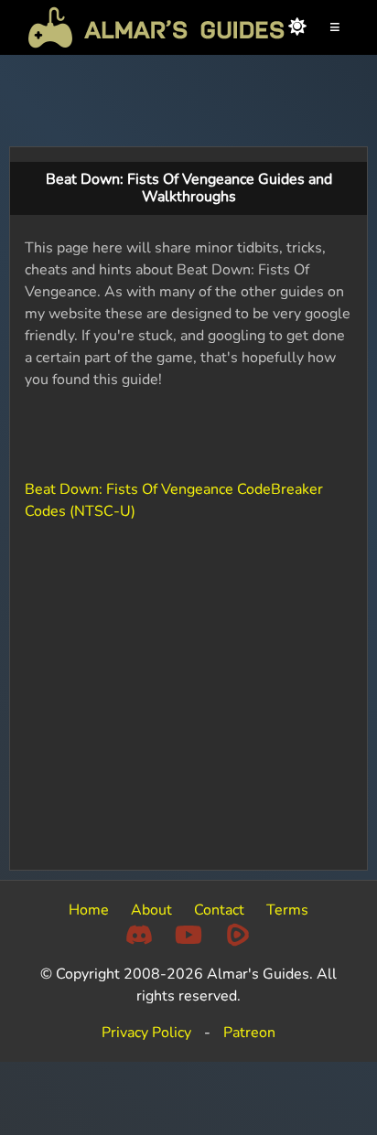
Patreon (249, 1033)
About (151, 910)
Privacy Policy (146, 1033)
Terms (287, 910)
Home (89, 910)
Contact (219, 910)
